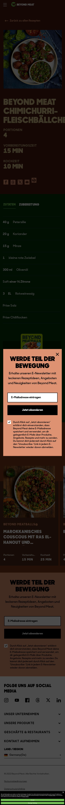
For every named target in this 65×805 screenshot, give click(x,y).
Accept (32, 800)
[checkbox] (9, 422)
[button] (63, 792)
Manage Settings (32, 803)
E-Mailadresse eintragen (26, 397)
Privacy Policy (52, 795)
